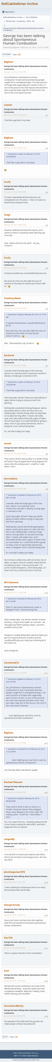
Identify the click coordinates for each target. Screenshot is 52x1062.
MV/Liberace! (11, 582)
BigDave (8, 61)
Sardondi (9, 355)
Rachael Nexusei (13, 782)
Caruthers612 (11, 662)
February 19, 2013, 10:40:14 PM (15, 148)
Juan (6, 970)
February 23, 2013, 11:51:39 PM (15, 673)
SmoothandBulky (13, 1005)
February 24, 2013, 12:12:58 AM (15, 743)
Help (15, 1053)
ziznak (7, 443)
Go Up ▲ (35, 1053)
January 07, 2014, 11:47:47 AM (14, 981)
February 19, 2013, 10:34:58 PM (15, 115)
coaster (8, 104)
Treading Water (12, 298)
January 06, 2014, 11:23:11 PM (14, 882)
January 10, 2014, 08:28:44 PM (14, 1016)
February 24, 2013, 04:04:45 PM (15, 792)
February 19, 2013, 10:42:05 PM (15, 192)
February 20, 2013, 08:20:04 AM (15, 453)
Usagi (7, 214)
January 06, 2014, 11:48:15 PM (14, 915)
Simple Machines (32, 1056)
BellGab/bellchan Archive (19, 4)
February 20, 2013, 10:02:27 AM (15, 489)
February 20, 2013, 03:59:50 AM (15, 308)
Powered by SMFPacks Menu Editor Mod (26, 1060)
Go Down (6, 54)
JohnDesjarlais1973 (14, 872)
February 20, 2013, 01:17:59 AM (15, 268)
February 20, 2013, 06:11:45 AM (15, 365)
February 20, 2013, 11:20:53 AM (15, 592)
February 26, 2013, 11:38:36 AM (15, 849)
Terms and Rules (24, 1053)
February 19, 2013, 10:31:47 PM (15, 72)
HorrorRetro (10, 478)
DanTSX (8, 937)
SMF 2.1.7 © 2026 (20, 1056)
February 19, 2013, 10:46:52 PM (15, 225)
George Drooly (12, 904)
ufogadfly (9, 839)
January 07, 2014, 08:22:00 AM (14, 948)
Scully (7, 181)
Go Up (4, 1037)
